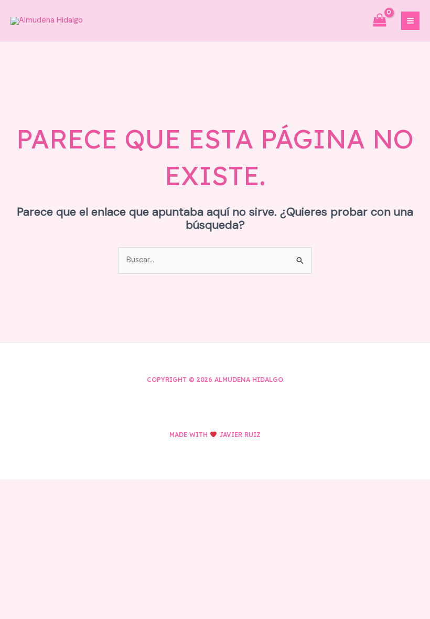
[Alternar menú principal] (410, 21)
